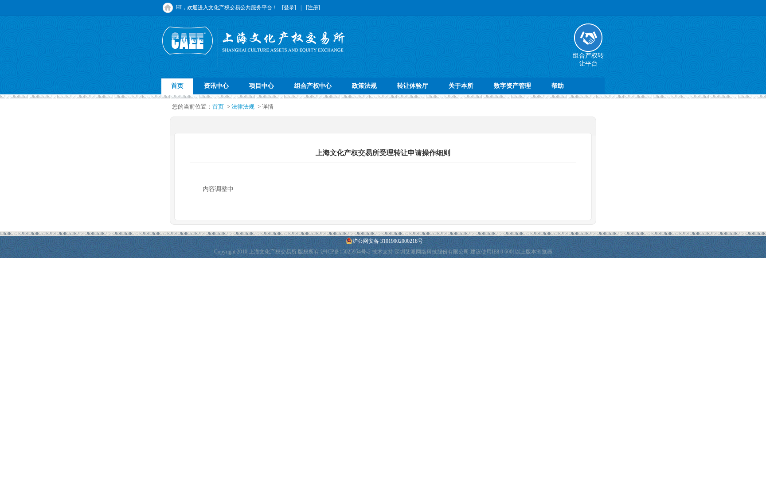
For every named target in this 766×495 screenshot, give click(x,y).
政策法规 (364, 85)
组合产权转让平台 (588, 59)
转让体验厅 (412, 85)
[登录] (289, 7)
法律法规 (242, 106)
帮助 (557, 85)
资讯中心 (216, 85)
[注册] (313, 7)
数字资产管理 (512, 85)
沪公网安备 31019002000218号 (387, 241)
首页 (177, 85)
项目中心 (261, 85)
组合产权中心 (313, 85)
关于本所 (461, 85)
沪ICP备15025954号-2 (345, 252)
